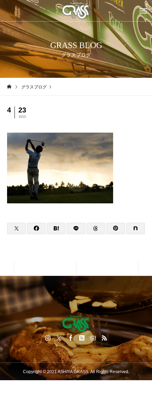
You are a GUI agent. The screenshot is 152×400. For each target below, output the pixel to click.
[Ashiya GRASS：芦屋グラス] (76, 10)
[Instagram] (47, 337)
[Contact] (93, 337)
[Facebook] (70, 337)
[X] (59, 337)
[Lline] (75, 228)
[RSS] (104, 337)
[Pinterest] (81, 337)
